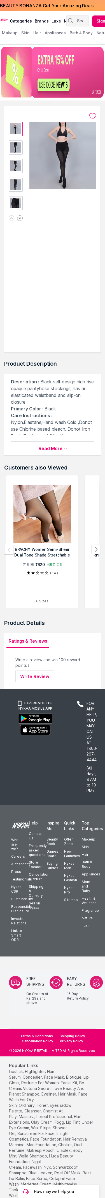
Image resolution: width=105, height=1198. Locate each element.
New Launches (72, 853)
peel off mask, (67, 1172)
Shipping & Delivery (36, 891)
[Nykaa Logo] (4, 19)
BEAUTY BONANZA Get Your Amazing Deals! (47, 5)
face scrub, (37, 1178)
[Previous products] (8, 549)
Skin (85, 847)
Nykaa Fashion (70, 877)
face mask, (54, 1077)
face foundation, (46, 1139)
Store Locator (35, 864)
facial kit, (69, 1082)
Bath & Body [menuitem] (81, 32)
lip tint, (73, 1122)
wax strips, (41, 1127)
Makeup (88, 839)
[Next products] (96, 549)
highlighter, (35, 1071)
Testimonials (21, 879)
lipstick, (16, 1071)
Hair (85, 854)
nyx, (48, 1167)
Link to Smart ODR (16, 935)
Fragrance (90, 910)
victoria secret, (37, 1088)
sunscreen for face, (36, 1133)
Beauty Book (52, 841)
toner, (43, 1105)
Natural (88, 918)
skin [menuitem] (25, 32)
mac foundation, (42, 1144)
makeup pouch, (41, 1150)
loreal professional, (54, 1116)
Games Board (52, 853)
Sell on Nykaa (34, 905)
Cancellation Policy (37, 1041)
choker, (65, 1144)
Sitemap (71, 900)
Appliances (91, 874)
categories (21, 21)
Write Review (34, 676)
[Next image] (20, 218)
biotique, (74, 1077)
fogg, (60, 1122)
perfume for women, (40, 1082)
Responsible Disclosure (21, 908)
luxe (56, 21)
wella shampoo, (33, 1156)
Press (16, 872)
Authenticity (21, 864)
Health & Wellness (89, 900)
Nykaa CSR (16, 889)
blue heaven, (41, 1172)
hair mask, (67, 1094)
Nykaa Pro (69, 890)
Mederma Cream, (36, 1184)
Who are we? (14, 844)
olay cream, (42, 1122)
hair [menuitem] (37, 32)
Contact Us (35, 836)
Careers (18, 856)
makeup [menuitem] (9, 32)
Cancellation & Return (39, 876)
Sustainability (22, 899)
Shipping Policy (72, 1036)
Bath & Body (87, 864)
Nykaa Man (69, 865)
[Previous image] (11, 218)
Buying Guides (52, 865)
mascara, (27, 1116)
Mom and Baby (86, 886)
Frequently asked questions (38, 850)
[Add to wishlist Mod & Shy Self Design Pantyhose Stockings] (92, 116)
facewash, (33, 1167)
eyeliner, (49, 1094)
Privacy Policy (71, 1041)
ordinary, (27, 1105)
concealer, (33, 1077)
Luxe (86, 926)
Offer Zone (68, 841)
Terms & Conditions (36, 1036)
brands (42, 21)
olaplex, (64, 1150)
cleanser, (33, 1110)
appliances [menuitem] (55, 32)
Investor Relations (19, 921)
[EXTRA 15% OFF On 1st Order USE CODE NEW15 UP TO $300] (52, 72)
